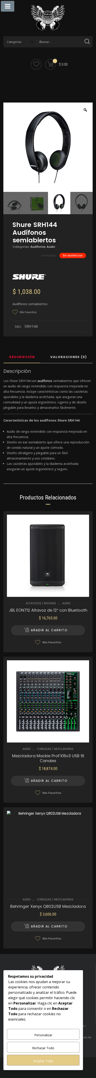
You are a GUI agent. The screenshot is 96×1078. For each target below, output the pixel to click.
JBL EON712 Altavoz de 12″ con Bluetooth (48, 610)
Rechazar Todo (43, 1048)
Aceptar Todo (43, 1061)
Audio (51, 247)
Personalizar (43, 1035)
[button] (48, 630)
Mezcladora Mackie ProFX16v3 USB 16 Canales (48, 758)
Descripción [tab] (22, 357)
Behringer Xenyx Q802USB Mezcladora (48, 906)
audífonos (45, 381)
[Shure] (29, 277)
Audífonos (37, 247)
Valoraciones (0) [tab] (68, 357)
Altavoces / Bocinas (41, 603)
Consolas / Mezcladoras (55, 749)
